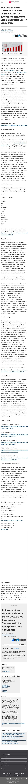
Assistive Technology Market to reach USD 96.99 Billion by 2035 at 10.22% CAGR (14, 740)
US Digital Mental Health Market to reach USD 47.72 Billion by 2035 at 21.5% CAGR (13, 737)
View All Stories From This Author (10, 743)
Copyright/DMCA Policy (18, 773)
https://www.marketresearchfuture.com (12, 520)
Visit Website (5, 685)
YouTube (5, 691)
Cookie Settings (18, 775)
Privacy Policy (9, 775)
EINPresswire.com (9, 70)
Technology (16, 648)
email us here (4, 529)
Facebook (5, 687)
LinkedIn (5, 690)
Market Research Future (7, 30)
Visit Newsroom (6, 686)
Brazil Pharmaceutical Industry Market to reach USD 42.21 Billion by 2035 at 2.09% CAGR (13, 734)
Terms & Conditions (6, 773)
